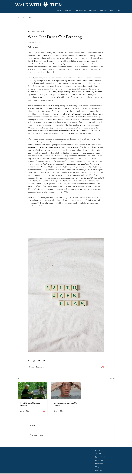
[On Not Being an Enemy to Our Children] (66, 390)
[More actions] (103, 31)
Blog (97, 467)
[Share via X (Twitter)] (34, 361)
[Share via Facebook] (29, 361)
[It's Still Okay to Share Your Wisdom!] (32, 390)
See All (112, 378)
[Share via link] (44, 361)
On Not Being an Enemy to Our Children (65, 404)
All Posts (21, 17)
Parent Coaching (101, 457)
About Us (98, 454)
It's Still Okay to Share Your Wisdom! (30, 404)
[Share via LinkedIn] (39, 361)
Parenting (31, 17)
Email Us (98, 470)
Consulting (99, 460)
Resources (99, 464)
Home (97, 450)
